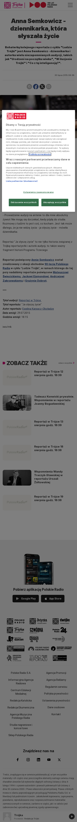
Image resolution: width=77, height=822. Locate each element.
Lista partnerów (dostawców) (22, 181)
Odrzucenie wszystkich (24, 202)
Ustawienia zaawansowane (38, 192)
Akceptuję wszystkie (54, 202)
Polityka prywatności (40, 154)
